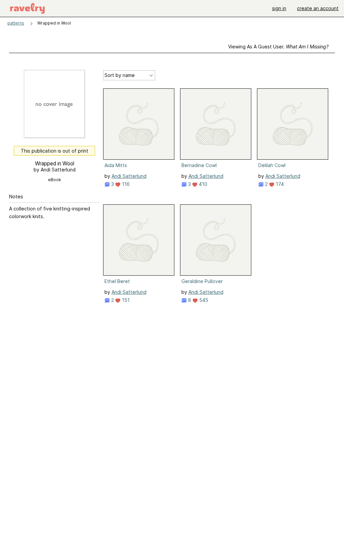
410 (202, 184)
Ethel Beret (117, 281)
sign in (279, 8)
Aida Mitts (115, 165)
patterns (15, 23)
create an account (318, 8)
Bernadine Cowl (199, 165)
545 (203, 300)
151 (125, 300)
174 (279, 184)
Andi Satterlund (129, 176)
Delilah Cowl (272, 165)
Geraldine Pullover (202, 281)
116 (125, 184)
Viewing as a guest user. (278, 46)
